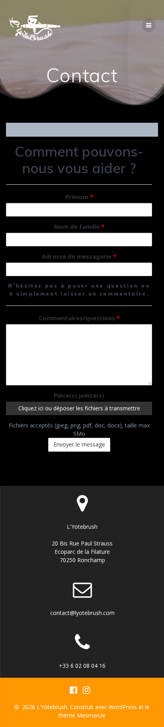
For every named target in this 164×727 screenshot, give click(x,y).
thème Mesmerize (82, 715)
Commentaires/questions (79, 318)
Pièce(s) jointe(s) (79, 395)
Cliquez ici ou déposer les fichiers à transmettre (79, 408)
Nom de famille (79, 226)
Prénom (79, 197)
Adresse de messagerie (79, 256)
